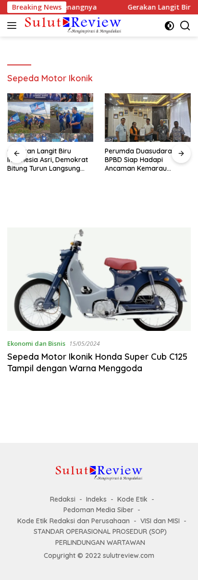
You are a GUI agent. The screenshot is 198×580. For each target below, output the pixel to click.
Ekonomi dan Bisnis (36, 343)
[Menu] (13, 25)
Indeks (96, 499)
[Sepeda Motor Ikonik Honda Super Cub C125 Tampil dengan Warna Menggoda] (99, 279)
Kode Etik (132, 499)
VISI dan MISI (160, 521)
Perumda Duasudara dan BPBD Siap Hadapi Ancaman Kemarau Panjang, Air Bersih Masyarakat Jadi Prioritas (146, 160)
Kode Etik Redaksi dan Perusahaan (73, 521)
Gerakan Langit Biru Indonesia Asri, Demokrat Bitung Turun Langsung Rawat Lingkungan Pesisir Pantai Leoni (48, 160)
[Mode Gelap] (169, 26)
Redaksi (62, 499)
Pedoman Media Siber (98, 509)
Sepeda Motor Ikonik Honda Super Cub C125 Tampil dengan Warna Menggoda (97, 362)
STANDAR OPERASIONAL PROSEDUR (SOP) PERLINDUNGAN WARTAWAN (100, 536)
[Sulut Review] (72, 25)
